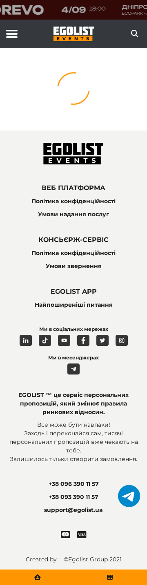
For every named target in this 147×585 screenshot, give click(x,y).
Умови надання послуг (73, 214)
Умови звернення (74, 266)
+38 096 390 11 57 (74, 484)
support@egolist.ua (73, 510)
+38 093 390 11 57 (73, 497)
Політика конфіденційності (73, 201)
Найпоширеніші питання (74, 304)
